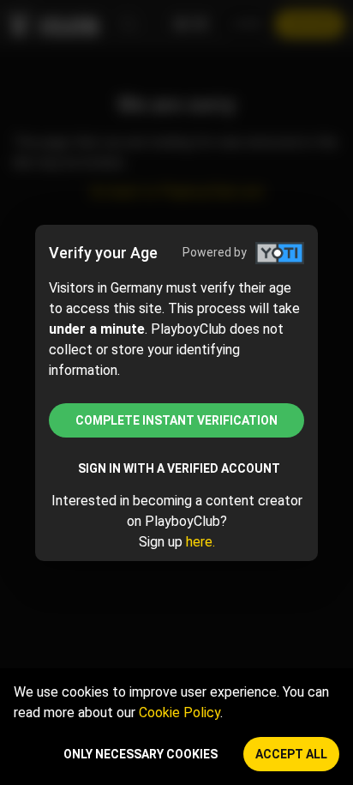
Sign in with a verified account (179, 468)
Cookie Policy (179, 712)
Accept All (291, 754)
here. (200, 542)
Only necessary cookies (140, 754)
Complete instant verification (176, 420)
